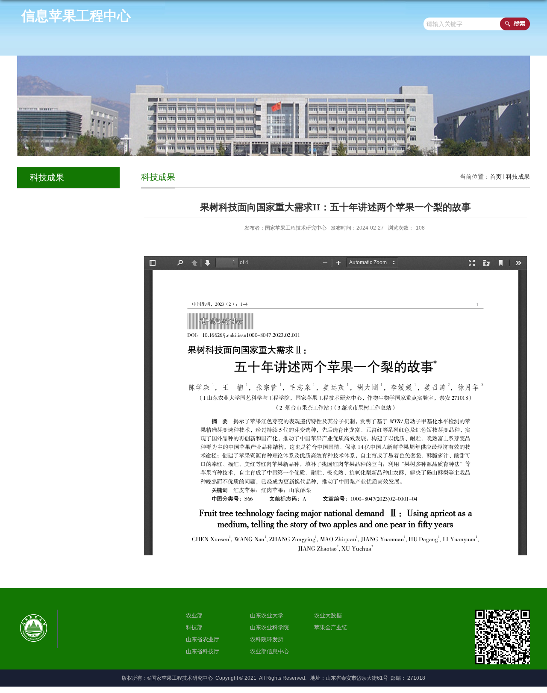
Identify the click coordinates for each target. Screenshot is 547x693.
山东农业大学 (266, 615)
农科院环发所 (266, 639)
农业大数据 (328, 615)
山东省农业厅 (202, 639)
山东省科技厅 (202, 651)
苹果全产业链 (330, 627)
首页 (496, 176)
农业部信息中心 (269, 651)
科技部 (194, 627)
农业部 (194, 615)
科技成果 (518, 176)
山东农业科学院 (269, 627)
